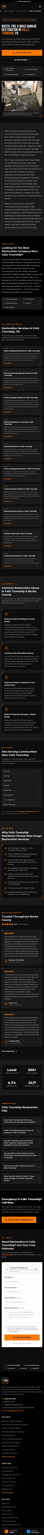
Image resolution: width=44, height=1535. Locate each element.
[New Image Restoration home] (22, 1380)
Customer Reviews (9, 1507)
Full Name (8, 1277)
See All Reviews (8, 1051)
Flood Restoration (8, 1435)
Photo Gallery (7, 1510)
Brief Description (14, 1308)
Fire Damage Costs (9, 1521)
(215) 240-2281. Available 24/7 (20, 1219)
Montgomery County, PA (11, 1475)
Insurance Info (7, 1514)
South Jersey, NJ (8, 1485)
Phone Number (10, 1288)
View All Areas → (8, 1492)
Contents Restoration (10, 1453)
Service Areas (9, 11)
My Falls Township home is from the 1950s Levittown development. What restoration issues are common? (18, 1143)
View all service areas (27, 811)
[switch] (22, 1269)
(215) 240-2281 (7, 1255)
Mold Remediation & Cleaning (13, 1432)
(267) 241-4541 (9, 1402)
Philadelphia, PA (8, 1471)
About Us (5, 1503)
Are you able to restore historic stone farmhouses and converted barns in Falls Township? (20, 1155)
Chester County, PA (9, 1482)
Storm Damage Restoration (12, 1439)
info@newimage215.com (13, 1405)
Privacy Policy (14, 1331)
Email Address (13, 1298)
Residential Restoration (10, 1446)
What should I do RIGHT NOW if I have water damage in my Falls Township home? (19, 1178)
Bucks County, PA (8, 1478)
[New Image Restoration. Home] (4, 6)
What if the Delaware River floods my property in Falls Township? (18, 1131)
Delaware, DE (7, 1489)
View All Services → (9, 1457)
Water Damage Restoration (12, 1421)
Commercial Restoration (11, 1442)
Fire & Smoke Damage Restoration (15, 1425)
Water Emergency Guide (11, 1525)
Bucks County (21, 11)
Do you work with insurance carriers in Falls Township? (19, 1167)
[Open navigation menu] (40, 6)
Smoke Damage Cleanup (11, 1428)
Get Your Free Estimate (22, 1337)
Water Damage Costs (10, 1518)
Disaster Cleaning (8, 1450)
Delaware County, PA (10, 1468)
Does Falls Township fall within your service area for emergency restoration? (20, 1121)
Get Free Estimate (20, 60)
